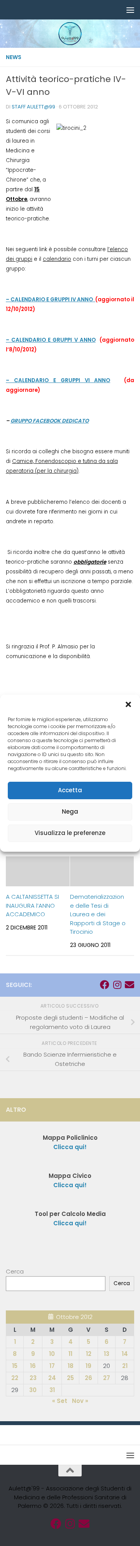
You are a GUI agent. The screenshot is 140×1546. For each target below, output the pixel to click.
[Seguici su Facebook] (104, 984)
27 (106, 1378)
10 (52, 1354)
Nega (70, 811)
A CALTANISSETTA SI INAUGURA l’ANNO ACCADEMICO (32, 905)
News (13, 57)
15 (15, 1366)
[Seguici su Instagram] (117, 984)
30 (33, 1390)
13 (106, 1354)
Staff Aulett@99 (33, 106)
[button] (128, 704)
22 (14, 1378)
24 (52, 1378)
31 (52, 1390)
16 (33, 1366)
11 (70, 1354)
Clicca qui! (70, 1185)
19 (88, 1366)
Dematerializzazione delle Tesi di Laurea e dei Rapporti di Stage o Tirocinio (98, 914)
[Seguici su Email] (129, 984)
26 (88, 1378)
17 (52, 1366)
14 (125, 1354)
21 (125, 1366)
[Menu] (130, 9)
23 (33, 1378)
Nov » (80, 1401)
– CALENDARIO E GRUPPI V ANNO (51, 340)
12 (88, 1354)
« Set (59, 1401)
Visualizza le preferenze (70, 833)
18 (71, 1366)
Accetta (70, 790)
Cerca (15, 1271)
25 (70, 1378)
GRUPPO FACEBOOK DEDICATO (49, 420)
